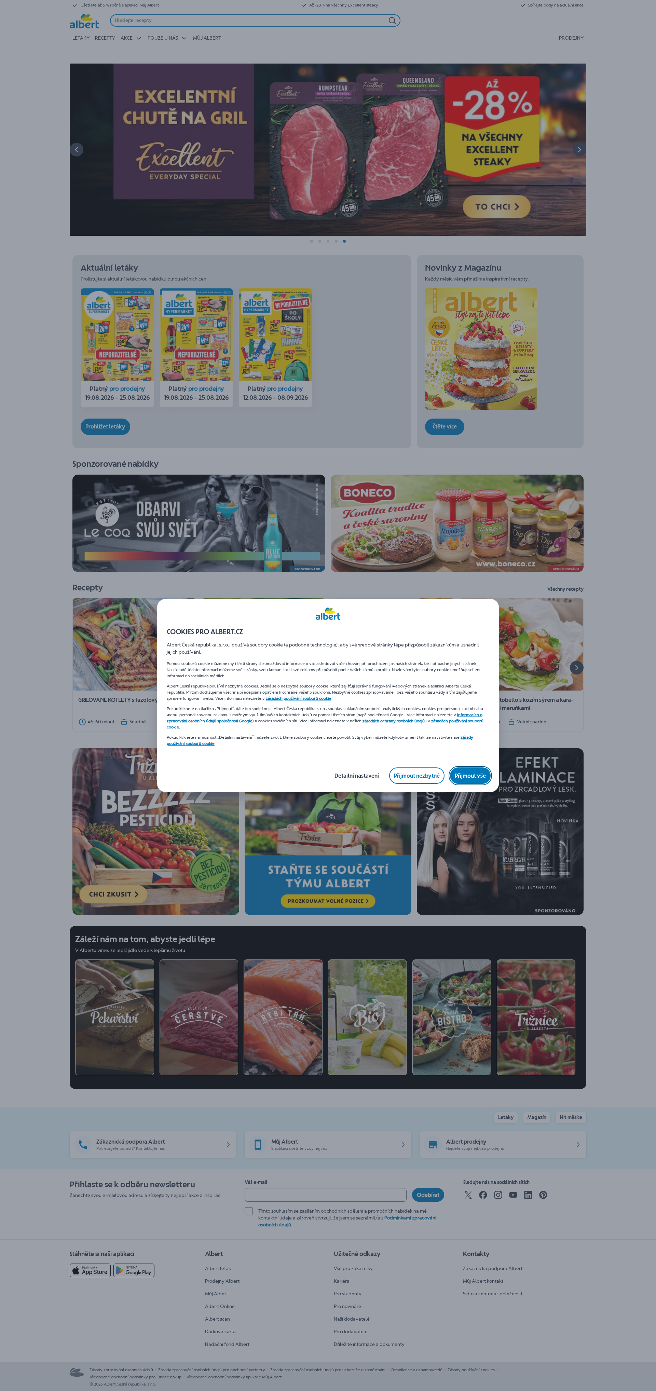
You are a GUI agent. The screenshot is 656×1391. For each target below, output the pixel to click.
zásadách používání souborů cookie (298, 698)
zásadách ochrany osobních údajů (394, 721)
